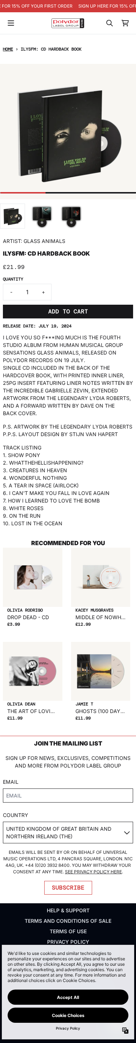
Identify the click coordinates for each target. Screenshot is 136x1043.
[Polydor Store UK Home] (67, 23)
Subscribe (68, 887)
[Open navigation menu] (11, 23)
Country (15, 815)
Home (8, 49)
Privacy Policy (68, 942)
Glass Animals (44, 241)
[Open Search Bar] (109, 23)
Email (10, 782)
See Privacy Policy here (93, 871)
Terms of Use (68, 931)
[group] (12, 216)
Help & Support (68, 910)
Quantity (13, 279)
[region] (68, 6)
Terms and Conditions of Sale (68, 921)
